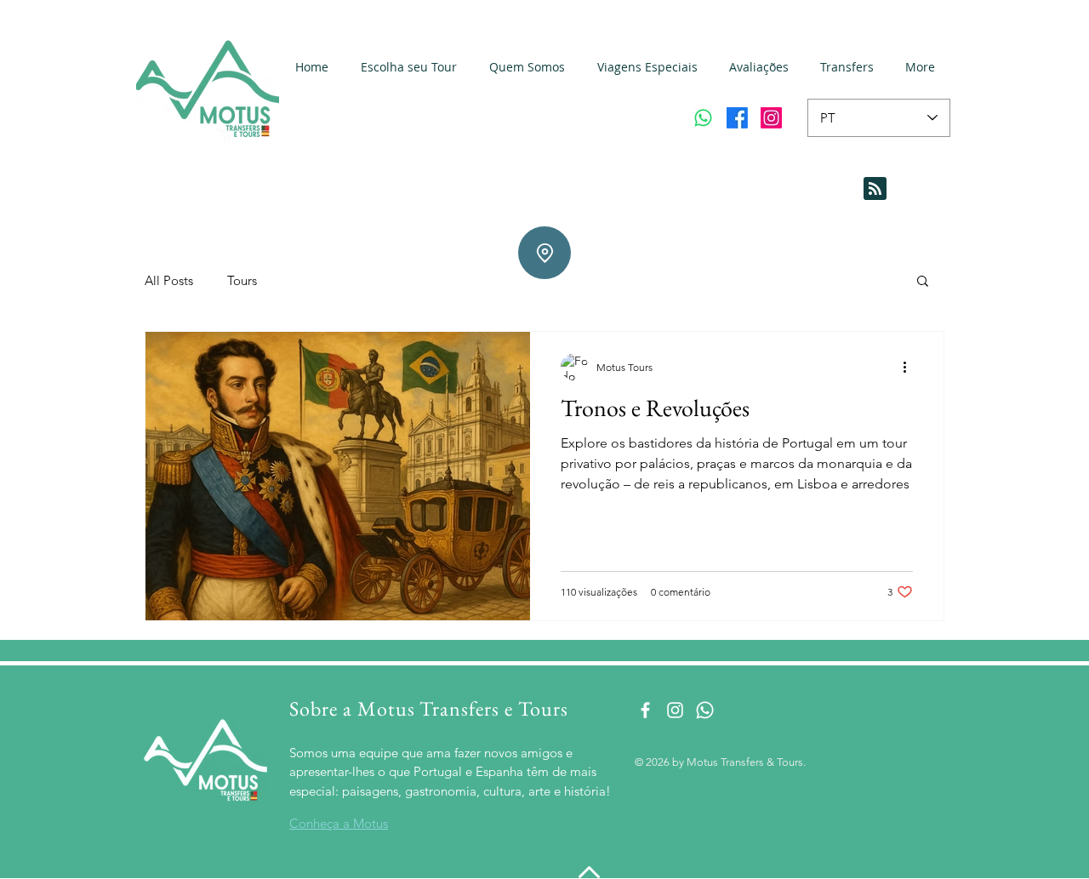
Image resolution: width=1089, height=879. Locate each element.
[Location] (544, 252)
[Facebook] (737, 117)
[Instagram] (771, 117)
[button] (923, 282)
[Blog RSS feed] (875, 189)
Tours (242, 280)
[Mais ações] (910, 367)
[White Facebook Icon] (645, 710)
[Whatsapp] (703, 117)
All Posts (169, 280)
